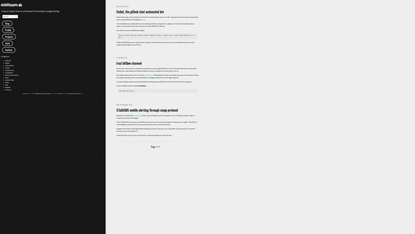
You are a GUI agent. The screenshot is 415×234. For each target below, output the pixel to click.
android (8, 60)
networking (9, 80)
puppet (7, 87)
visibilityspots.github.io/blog (42, 93)
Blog (7, 23)
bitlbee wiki (148, 75)
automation (9, 65)
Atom (78, 93)
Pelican (61, 93)
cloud (7, 68)
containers (9, 73)
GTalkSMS (138, 115)
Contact (8, 50)
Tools (7, 43)
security (8, 90)
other (7, 82)
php (6, 85)
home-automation (11, 75)
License (25, 93)
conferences (9, 70)
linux (7, 77)
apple (7, 63)
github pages (72, 93)
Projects (9, 37)
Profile (8, 30)
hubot (143, 20)
